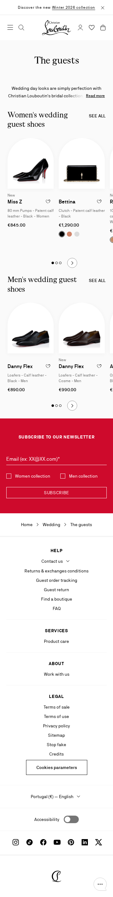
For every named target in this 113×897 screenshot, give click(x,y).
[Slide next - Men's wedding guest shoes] (72, 406)
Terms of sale (57, 707)
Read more (95, 96)
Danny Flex (20, 366)
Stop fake (56, 744)
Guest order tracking (56, 580)
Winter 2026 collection (73, 7)
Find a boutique (56, 599)
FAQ (57, 608)
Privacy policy (56, 725)
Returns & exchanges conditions (56, 570)
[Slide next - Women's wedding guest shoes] (72, 263)
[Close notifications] (102, 7)
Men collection (83, 476)
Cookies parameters (56, 767)
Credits (56, 753)
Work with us (56, 674)
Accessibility (46, 819)
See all (97, 115)
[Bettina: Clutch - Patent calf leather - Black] (82, 163)
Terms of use (56, 716)
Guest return (56, 589)
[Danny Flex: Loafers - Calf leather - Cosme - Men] (82, 328)
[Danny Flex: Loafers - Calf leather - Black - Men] (31, 328)
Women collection (32, 476)
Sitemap (56, 735)
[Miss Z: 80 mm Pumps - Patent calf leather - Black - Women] (31, 163)
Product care (56, 641)
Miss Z (15, 202)
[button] (100, 884)
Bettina (67, 202)
